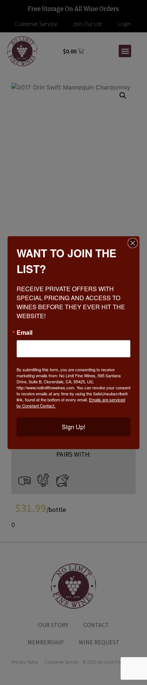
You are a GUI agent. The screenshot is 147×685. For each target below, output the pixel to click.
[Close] (132, 243)
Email (24, 333)
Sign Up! (73, 426)
